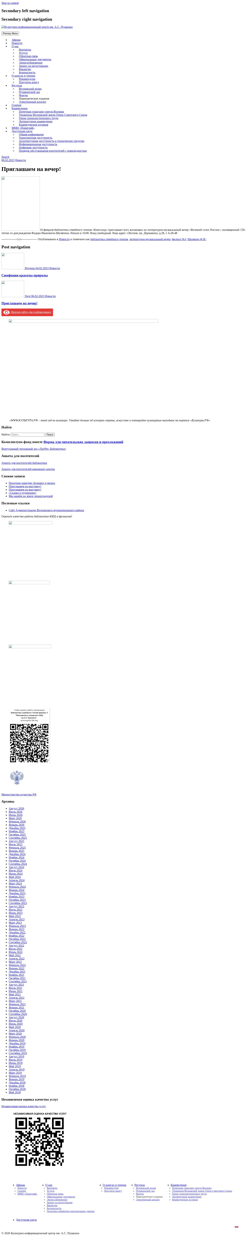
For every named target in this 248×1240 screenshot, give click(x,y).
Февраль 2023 (17, 925)
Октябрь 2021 (17, 978)
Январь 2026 (16, 824)
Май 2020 (15, 1027)
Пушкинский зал (145, 1191)
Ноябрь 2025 (16, 831)
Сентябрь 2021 (18, 981)
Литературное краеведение (187, 1196)
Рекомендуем (111, 1188)
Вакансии (52, 1205)
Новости (20, 160)
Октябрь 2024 (17, 860)
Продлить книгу (29, 82)
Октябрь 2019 (17, 1049)
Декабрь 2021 (17, 971)
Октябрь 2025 (17, 834)
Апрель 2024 (17, 880)
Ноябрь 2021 (16, 974)
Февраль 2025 (17, 847)
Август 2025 (16, 841)
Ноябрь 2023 (16, 896)
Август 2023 (16, 906)
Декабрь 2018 (17, 1082)
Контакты (52, 1188)
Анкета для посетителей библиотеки (24, 462)
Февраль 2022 (17, 965)
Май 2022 (15, 955)
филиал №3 (179, 239)
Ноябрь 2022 (16, 935)
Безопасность (54, 1208)
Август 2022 (16, 945)
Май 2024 (15, 877)
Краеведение (179, 1185)
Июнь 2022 (16, 952)
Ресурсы (140, 1185)
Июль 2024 (15, 870)
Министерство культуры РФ (18, 794)
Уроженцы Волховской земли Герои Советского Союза (202, 1191)
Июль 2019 (15, 1059)
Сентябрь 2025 (18, 837)
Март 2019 (15, 1072)
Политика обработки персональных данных (71, 1211)
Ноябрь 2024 (16, 857)
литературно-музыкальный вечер (149, 239)
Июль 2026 (15, 811)
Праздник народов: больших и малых (32, 483)
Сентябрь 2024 (18, 863)
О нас (15, 46)
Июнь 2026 (16, 815)
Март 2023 (15, 922)
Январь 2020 (16, 1040)
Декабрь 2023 (17, 893)
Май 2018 (15, 1092)
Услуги (50, 1191)
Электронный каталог (32, 101)
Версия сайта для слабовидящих (30, 312)
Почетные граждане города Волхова (191, 1188)
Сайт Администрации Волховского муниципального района (46, 510)
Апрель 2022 (17, 958)
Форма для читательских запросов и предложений (83, 442)
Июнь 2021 (16, 991)
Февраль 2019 (17, 1076)
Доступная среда (26, 1219)
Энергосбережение (57, 1199)
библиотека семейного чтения (109, 239)
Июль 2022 (15, 948)
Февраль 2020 (17, 1036)
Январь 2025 (16, 850)
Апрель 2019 (17, 1069)
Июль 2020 (15, 1020)
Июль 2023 (15, 909)
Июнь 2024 (16, 873)
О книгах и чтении (114, 1185)
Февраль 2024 (17, 886)
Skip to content (10, 3)
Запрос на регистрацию (59, 1202)
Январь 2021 (16, 1007)
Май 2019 (15, 1066)
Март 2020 (15, 1033)
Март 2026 (15, 818)
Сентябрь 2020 (18, 1014)
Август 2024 (16, 867)
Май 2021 (15, 994)
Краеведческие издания (185, 1199)
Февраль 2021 (17, 1004)
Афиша (20, 1185)
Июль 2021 (15, 987)
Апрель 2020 (17, 1030)
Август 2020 (16, 1017)
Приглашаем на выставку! (25, 486)
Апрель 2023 (17, 919)
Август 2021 (16, 984)
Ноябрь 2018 (16, 1085)
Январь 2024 (16, 890)
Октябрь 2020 (17, 1010)
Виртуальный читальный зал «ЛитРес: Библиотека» (33, 448)
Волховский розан (146, 1188)
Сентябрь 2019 (18, 1053)
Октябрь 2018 (17, 1089)
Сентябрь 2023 (18, 903)
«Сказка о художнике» (22, 492)
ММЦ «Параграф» (27, 1194)
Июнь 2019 (16, 1063)
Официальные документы (61, 1196)
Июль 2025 (15, 844)
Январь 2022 (16, 968)
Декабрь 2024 (17, 854)
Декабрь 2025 (17, 828)
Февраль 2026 (17, 821)
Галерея (21, 1191)
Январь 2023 (16, 929)
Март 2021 (15, 1001)
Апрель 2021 (17, 997)
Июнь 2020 (16, 1023)
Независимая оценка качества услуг (23, 1106)
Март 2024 (15, 883)
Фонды (140, 1194)
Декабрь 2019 (17, 1043)
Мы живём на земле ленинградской (31, 496)
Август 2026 (16, 808)
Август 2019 (16, 1056)
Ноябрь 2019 (16, 1046)
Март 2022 (15, 961)
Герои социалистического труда (189, 1194)
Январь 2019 (16, 1079)
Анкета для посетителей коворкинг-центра (28, 469)
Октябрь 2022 (17, 939)
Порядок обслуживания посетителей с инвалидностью (53, 150)
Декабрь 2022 (17, 932)
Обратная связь (55, 1194)
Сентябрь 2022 (18, 942)
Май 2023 (15, 916)
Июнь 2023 (16, 912)
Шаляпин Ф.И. (197, 239)
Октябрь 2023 (17, 899)
